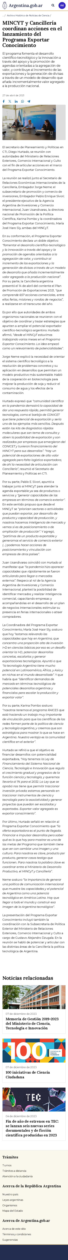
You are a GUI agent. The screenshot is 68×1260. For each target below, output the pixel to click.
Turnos (6, 1165)
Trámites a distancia (14, 1170)
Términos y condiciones (16, 1234)
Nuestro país (10, 1194)
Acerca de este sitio (14, 1228)
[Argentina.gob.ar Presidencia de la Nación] (23, 5)
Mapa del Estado (12, 1210)
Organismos (9, 1205)
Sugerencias (10, 1239)
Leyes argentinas (12, 1199)
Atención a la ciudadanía (17, 1176)
